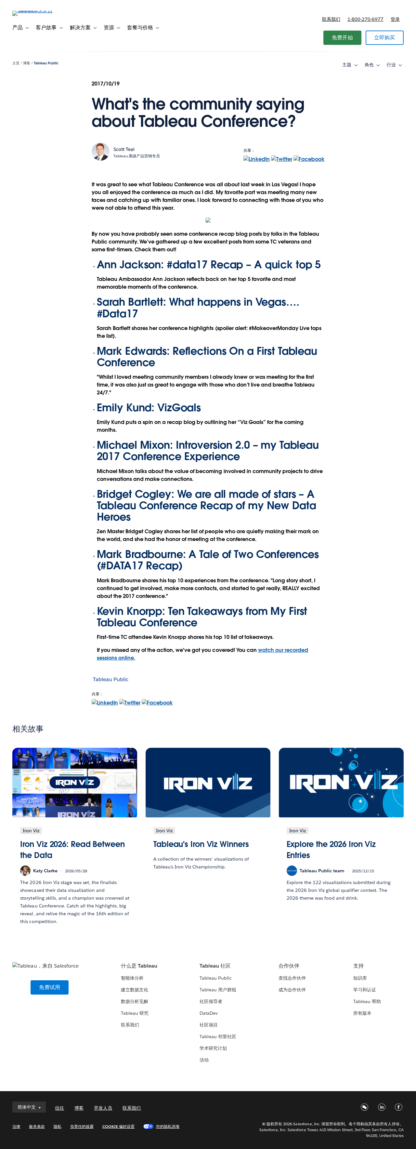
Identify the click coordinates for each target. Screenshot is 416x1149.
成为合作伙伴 (292, 990)
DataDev (209, 1013)
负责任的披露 (82, 1126)
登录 (395, 19)
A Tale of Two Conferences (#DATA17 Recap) (208, 560)
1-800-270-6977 (365, 19)
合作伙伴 (289, 965)
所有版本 (362, 1013)
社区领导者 (211, 1001)
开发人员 (103, 1108)
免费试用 (49, 987)
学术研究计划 (213, 1048)
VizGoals (179, 407)
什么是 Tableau (139, 965)
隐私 (57, 1126)
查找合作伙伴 (292, 978)
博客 (26, 63)
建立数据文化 (134, 990)
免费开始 (342, 37)
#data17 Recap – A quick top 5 (244, 264)
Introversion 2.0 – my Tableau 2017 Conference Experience (208, 450)
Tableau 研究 (135, 1013)
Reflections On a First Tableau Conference (207, 356)
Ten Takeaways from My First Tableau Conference (202, 616)
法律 (16, 1126)
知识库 (360, 978)
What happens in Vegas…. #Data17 (198, 307)
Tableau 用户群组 (218, 990)
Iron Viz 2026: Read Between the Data (72, 849)
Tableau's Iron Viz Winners (201, 844)
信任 (59, 1108)
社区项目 (209, 1025)
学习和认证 (364, 990)
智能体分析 (132, 978)
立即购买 (384, 37)
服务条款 (37, 1126)
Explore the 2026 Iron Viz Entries (331, 849)
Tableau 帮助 (367, 1001)
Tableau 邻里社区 (218, 1036)
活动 (204, 1060)
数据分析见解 (134, 1001)
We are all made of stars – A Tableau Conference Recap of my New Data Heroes (206, 505)
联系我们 (331, 19)
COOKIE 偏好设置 (118, 1126)
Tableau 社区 (215, 965)
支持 (358, 965)
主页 (16, 63)
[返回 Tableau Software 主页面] (36, 10)
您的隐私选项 (167, 1126)
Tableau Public (46, 63)
